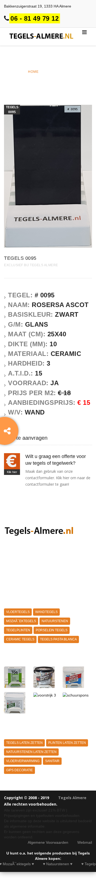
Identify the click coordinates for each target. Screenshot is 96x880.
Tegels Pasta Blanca (58, 639)
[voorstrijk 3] (46, 695)
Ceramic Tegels (20, 639)
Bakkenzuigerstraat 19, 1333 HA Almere (37, 6)
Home (33, 72)
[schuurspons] (76, 695)
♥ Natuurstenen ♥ (52, 864)
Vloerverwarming (22, 761)
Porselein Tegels (51, 630)
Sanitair (52, 761)
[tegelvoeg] (17, 677)
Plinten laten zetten (67, 743)
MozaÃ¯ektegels (21, 621)
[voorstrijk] (76, 677)
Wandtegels (46, 612)
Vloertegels (18, 612)
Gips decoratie (19, 770)
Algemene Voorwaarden (48, 842)
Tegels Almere (72, 797)
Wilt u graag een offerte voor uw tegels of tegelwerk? (55, 460)
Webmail (84, 842)
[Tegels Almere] (40, 531)
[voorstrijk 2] (17, 702)
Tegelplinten (18, 630)
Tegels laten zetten (24, 743)
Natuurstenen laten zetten (31, 752)
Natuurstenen (55, 621)
